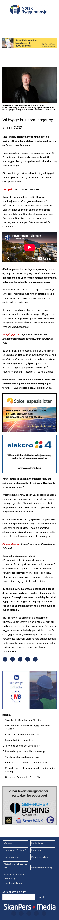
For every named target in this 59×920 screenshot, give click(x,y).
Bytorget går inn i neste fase (19, 740)
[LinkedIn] (43, 20)
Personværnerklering (41, 868)
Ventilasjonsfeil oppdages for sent (22, 757)
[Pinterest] (27, 660)
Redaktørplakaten (13, 883)
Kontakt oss (37, 843)
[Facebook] (13, 20)
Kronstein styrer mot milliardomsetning (25, 751)
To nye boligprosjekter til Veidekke (22, 745)
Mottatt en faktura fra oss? (15, 866)
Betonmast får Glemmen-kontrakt (22, 734)
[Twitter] (23, 20)
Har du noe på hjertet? (15, 850)
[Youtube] (28, 28)
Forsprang (36, 850)
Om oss (8, 843)
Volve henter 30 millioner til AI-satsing (24, 720)
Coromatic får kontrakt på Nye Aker (23, 777)
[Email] (35, 660)
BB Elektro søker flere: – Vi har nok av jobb (27, 762)
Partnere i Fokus (39, 857)
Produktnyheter (11, 857)
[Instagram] (33, 20)
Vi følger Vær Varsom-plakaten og (15, 876)
